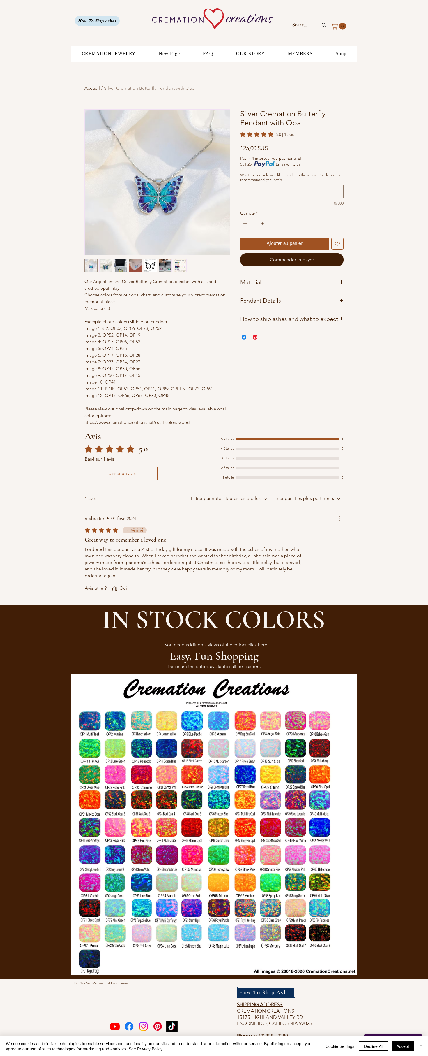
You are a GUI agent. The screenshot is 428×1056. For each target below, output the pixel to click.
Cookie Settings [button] (340, 1046)
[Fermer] (421, 1046)
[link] (267, 134)
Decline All (373, 1046)
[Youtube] (115, 1026)
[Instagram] (143, 1026)
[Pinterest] (157, 1026)
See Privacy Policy (145, 1049)
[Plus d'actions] (339, 518)
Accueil (92, 88)
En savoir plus (288, 164)
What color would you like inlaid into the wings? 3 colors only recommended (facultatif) (290, 177)
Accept (403, 1046)
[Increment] (262, 223)
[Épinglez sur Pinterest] (255, 337)
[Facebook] (129, 1026)
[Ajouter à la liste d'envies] (337, 244)
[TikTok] (172, 1026)
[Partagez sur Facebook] (243, 337)
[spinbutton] (253, 223)
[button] (339, 26)
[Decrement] (244, 223)
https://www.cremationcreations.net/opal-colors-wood (137, 422)
